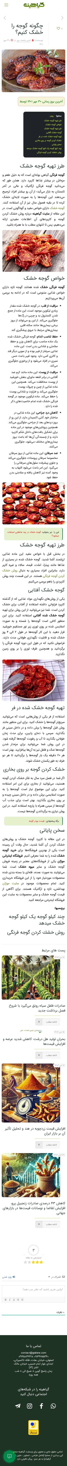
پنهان (52, 116)
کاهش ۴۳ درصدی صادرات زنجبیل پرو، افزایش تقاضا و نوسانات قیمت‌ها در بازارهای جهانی (34, 1208)
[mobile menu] (6, 5)
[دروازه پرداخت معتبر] (33, 1434)
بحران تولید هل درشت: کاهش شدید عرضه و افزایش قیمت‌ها (34, 1041)
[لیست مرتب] (18, 1300)
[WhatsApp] (53, 1407)
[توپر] (5, 1300)
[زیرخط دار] (14, 1300)
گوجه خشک (57, 208)
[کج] (10, 1300)
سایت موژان (10, 883)
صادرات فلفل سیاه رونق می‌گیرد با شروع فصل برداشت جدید (37, 1008)
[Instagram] (29, 1407)
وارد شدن (7, 1277)
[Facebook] (41, 1407)
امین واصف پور (24, 40)
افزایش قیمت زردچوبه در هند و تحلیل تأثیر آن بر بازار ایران (35, 1131)
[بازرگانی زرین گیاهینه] (33, 5)
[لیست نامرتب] (22, 1300)
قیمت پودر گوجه (36, 821)
